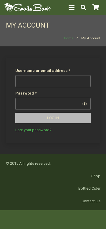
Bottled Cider (89, 188)
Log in (53, 118)
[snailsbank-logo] (27, 7)
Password (34, 93)
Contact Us (91, 201)
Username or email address (51, 70)
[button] (72, 7)
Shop (95, 176)
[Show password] (84, 103)
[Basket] (95, 7)
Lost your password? (33, 130)
